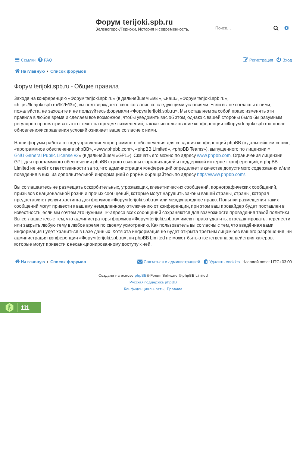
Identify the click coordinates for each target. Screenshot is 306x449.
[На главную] (54, 31)
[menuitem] (44, 60)
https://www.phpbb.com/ (221, 174)
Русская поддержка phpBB (153, 282)
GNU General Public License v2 (46, 155)
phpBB (141, 275)
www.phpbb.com (214, 155)
